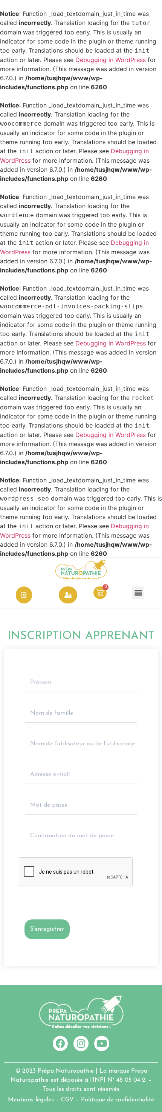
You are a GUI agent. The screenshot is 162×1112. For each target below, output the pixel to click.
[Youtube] (101, 1043)
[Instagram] (81, 1043)
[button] (138, 592)
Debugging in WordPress (110, 60)
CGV (67, 1100)
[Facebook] (60, 1043)
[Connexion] (68, 594)
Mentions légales (31, 1100)
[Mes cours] (24, 594)
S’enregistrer (47, 929)
